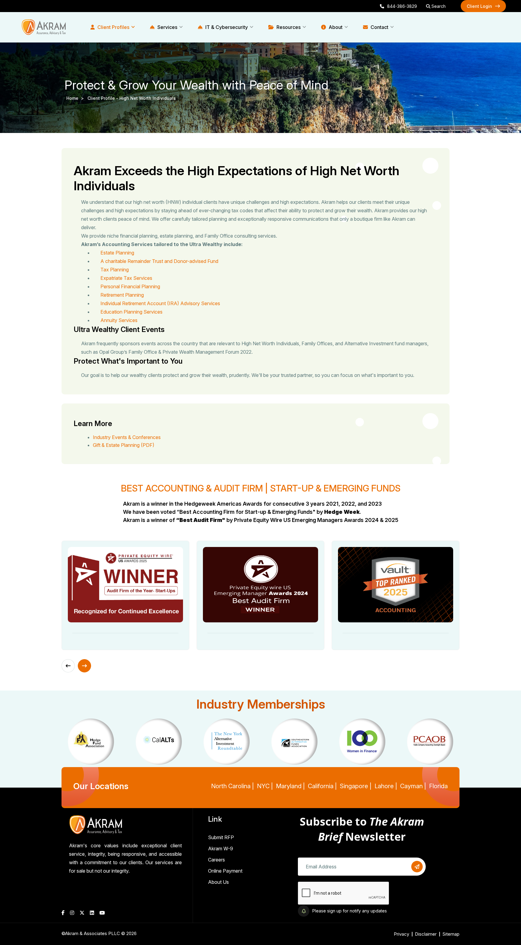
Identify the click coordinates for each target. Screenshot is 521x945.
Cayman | (413, 786)
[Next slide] (84, 665)
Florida (438, 786)
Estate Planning (117, 253)
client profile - (103, 98)
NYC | (265, 786)
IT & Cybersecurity (226, 27)
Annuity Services (118, 320)
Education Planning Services (131, 312)
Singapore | (355, 786)
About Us (218, 882)
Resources (288, 27)
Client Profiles (112, 27)
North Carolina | (232, 786)
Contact (378, 27)
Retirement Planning (122, 295)
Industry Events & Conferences (127, 437)
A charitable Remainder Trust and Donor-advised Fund (159, 261)
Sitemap (450, 934)
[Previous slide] (68, 665)
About (335, 27)
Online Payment (225, 871)
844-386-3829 (402, 6)
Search (438, 6)
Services (166, 27)
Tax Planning (114, 270)
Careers (216, 860)
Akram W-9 (220, 848)
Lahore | (385, 786)
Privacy (401, 934)
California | (322, 786)
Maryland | (290, 786)
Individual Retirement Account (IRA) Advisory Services (160, 303)
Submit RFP (221, 837)
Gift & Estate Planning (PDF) (123, 445)
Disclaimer (426, 934)
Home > (76, 98)
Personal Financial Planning (130, 286)
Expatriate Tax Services (126, 278)
